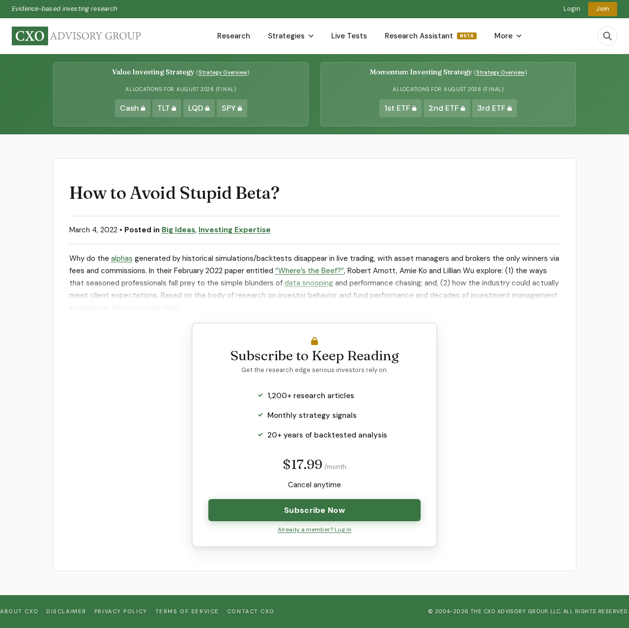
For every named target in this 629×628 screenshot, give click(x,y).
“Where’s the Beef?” (309, 271)
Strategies (286, 36)
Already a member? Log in (314, 530)
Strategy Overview (223, 72)
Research (233, 36)
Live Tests (349, 36)
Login (572, 8)
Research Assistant (429, 36)
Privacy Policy (120, 611)
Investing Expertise (235, 230)
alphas (122, 258)
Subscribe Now (314, 510)
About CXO (19, 611)
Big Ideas (178, 230)
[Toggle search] (607, 36)
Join (602, 8)
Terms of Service (187, 611)
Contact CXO (250, 611)
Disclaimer (66, 611)
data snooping (309, 283)
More (503, 36)
